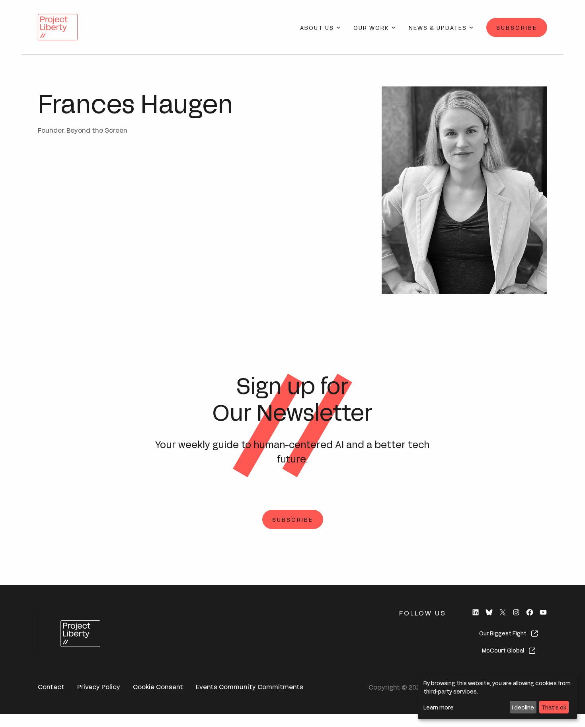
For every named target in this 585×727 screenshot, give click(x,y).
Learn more (438, 707)
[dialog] (497, 696)
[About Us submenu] (338, 27)
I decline (523, 707)
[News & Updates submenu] (471, 27)
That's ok (553, 707)
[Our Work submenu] (393, 27)
